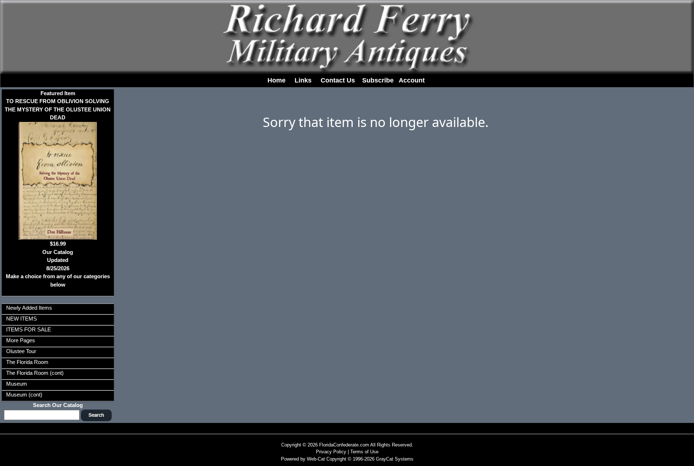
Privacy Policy (331, 451)
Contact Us (338, 80)
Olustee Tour (21, 351)
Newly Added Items (29, 308)
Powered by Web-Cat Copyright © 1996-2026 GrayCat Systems (347, 459)
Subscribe (378, 80)
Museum (16, 384)
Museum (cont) (24, 394)
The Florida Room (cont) (35, 373)
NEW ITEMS (21, 318)
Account (412, 80)
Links (303, 80)
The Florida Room (27, 362)
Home (276, 80)
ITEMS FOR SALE (28, 329)
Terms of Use (364, 451)
